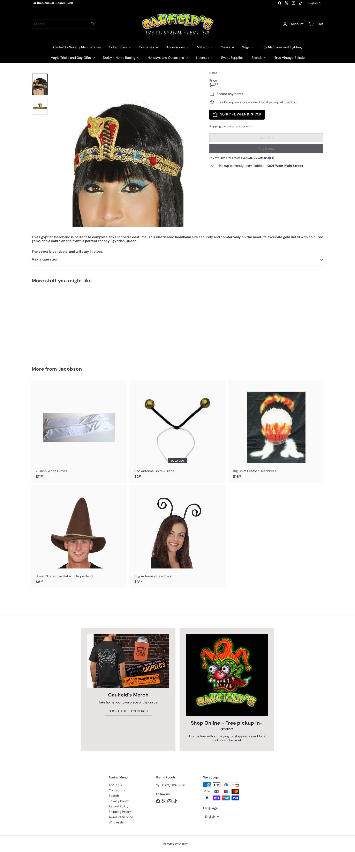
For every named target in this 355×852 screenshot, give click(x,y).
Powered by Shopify (175, 843)
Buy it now (266, 148)
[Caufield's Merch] (128, 661)
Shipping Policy (120, 812)
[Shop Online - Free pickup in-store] (227, 675)
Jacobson (70, 369)
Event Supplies (232, 57)
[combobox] (64, 24)
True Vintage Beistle (289, 57)
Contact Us (117, 790)
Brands (257, 57)
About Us (115, 785)
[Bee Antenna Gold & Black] (177, 431)
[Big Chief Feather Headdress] (276, 431)
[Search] (92, 24)
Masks (226, 47)
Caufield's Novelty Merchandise (77, 47)
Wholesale (116, 822)
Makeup (203, 47)
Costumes (147, 47)
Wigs (246, 47)
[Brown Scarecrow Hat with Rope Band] (79, 536)
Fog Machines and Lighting (282, 47)
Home (213, 73)
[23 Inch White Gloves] (79, 431)
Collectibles (118, 47)
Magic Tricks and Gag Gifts (71, 57)
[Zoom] (128, 150)
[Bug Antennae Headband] (177, 536)
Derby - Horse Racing (119, 57)
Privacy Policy (119, 801)
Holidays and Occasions (166, 57)
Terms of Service (121, 817)
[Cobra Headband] (54, 322)
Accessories (176, 47)
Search (114, 796)
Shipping (215, 126)
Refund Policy (118, 806)
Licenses (203, 57)
